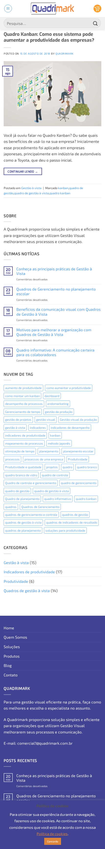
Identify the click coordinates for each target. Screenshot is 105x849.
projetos (52, 467)
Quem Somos (15, 637)
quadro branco (87, 467)
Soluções (12, 646)
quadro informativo (57, 499)
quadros (11, 507)
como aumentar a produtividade (68, 388)
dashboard (51, 396)
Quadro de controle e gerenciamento (30, 483)
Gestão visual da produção (78, 419)
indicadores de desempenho (70, 427)
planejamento (48, 451)
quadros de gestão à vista (23, 522)
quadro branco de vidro (21, 475)
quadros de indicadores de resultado (71, 522)
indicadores (38, 427)
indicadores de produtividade (25, 435)
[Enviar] (95, 23)
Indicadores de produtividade (29, 571)
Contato (11, 675)
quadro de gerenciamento (78, 483)
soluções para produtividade (65, 530)
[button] (8, 8)
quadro (67, 467)
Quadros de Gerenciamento (40, 507)
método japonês (59, 443)
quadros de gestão (75, 515)
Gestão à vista (31, 188)
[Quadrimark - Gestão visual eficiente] (53, 8)
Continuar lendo (23, 171)
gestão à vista (15, 427)
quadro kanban (60, 193)
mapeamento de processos (24, 443)
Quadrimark (64, 53)
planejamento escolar (78, 451)
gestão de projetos (18, 419)
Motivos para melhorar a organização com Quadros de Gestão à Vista (53, 332)
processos (12, 459)
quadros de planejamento (23, 530)
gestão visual (45, 419)
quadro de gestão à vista (31, 193)
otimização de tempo (19, 451)
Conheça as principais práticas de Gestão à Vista (54, 271)
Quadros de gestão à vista (27, 590)
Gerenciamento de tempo (22, 412)
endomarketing (58, 404)
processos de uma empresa (43, 459)
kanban (63, 188)
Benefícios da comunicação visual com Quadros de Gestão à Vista (58, 311)
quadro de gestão (17, 491)
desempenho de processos (24, 404)
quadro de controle (55, 475)
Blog (8, 665)
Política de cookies (52, 833)
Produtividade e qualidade (23, 467)
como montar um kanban (22, 396)
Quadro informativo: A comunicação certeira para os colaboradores (55, 352)
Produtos (12, 656)
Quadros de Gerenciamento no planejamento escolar (56, 291)
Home (9, 627)
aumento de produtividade (23, 388)
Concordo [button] (52, 841)
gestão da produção (59, 412)
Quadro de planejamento (22, 499)
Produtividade (77, 459)
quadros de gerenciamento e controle (31, 515)
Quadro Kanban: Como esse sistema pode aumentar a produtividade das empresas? (49, 37)
